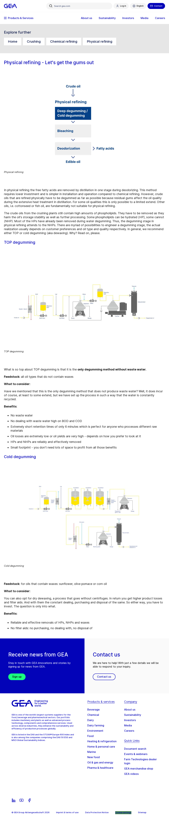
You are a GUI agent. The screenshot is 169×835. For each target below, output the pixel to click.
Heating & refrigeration (102, 741)
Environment (95, 730)
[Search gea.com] (51, 6)
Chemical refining (63, 41)
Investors (130, 720)
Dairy (90, 720)
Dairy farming (95, 725)
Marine (91, 752)
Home (12, 41)
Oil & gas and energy (100, 762)
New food (93, 757)
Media (128, 725)
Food (90, 736)
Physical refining (99, 41)
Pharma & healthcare (100, 767)
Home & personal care (101, 746)
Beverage (93, 709)
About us (129, 709)
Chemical (93, 714)
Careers (129, 730)
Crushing (34, 41)
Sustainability (132, 714)
